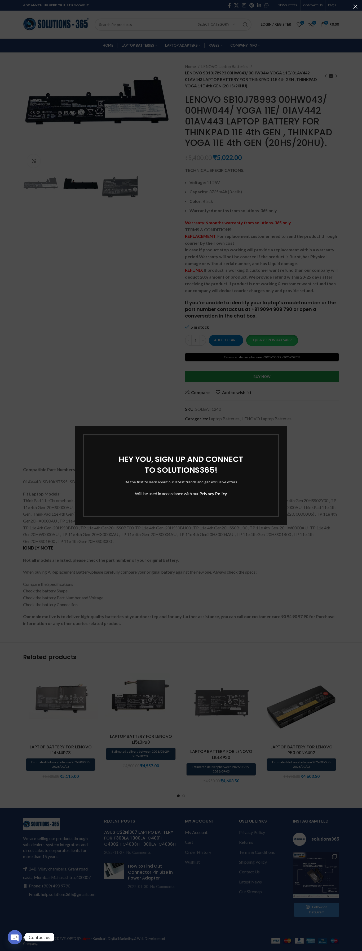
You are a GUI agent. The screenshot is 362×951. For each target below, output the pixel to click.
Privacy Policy (213, 493)
